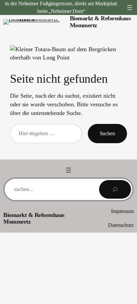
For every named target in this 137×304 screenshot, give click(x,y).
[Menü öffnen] (130, 8)
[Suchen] (115, 189)
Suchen (107, 133)
